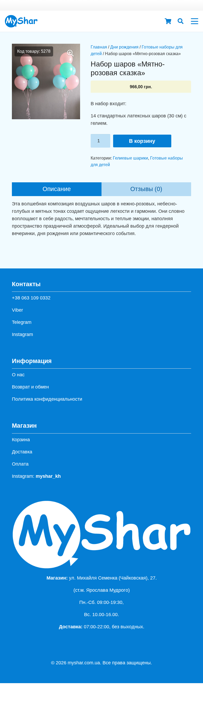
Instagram (22, 334)
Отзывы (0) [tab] (146, 189)
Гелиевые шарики (130, 158)
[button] (180, 21)
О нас (18, 374)
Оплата (20, 464)
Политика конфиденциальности (47, 399)
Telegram (21, 322)
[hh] (21, 21)
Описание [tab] (57, 189)
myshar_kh (48, 476)
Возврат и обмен (30, 387)
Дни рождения (124, 47)
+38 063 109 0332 (31, 298)
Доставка (22, 451)
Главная (99, 47)
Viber (17, 310)
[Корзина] (168, 21)
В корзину (142, 141)
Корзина (21, 439)
